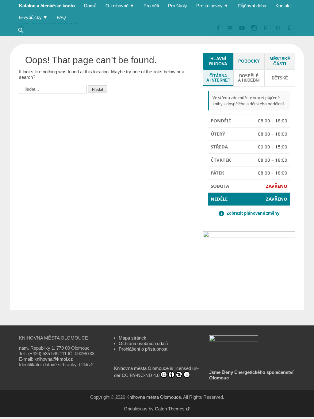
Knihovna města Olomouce (141, 368)
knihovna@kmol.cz (53, 359)
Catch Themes (170, 408)
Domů (90, 5)
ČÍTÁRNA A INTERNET (218, 78)
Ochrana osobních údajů (143, 343)
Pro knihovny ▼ (212, 5)
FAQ (61, 17)
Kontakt (283, 5)
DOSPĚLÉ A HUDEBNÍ (249, 78)
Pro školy (177, 5)
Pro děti (151, 5)
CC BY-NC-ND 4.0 (140, 375)
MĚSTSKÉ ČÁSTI (280, 61)
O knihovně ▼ (119, 5)
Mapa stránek (132, 337)
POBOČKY (249, 61)
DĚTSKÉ (280, 78)
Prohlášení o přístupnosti (143, 349)
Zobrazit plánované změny (250, 213)
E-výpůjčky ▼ (33, 17)
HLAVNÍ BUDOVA (218, 61)
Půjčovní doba (252, 5)
